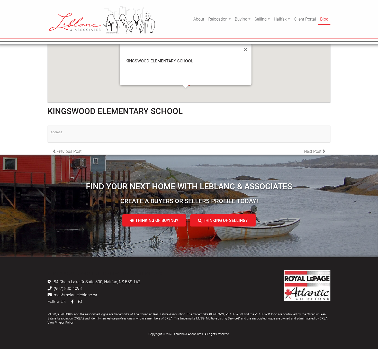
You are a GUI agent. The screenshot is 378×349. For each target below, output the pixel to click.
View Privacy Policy (61, 322)
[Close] (245, 49)
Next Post (313, 151)
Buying (241, 19)
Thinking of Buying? (156, 220)
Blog (324, 19)
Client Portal (305, 19)
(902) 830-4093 (68, 288)
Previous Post (69, 151)
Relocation (218, 19)
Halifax (280, 19)
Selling (261, 19)
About (198, 19)
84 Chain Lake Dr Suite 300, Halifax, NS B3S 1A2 (97, 281)
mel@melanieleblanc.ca (75, 294)
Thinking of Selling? (225, 220)
